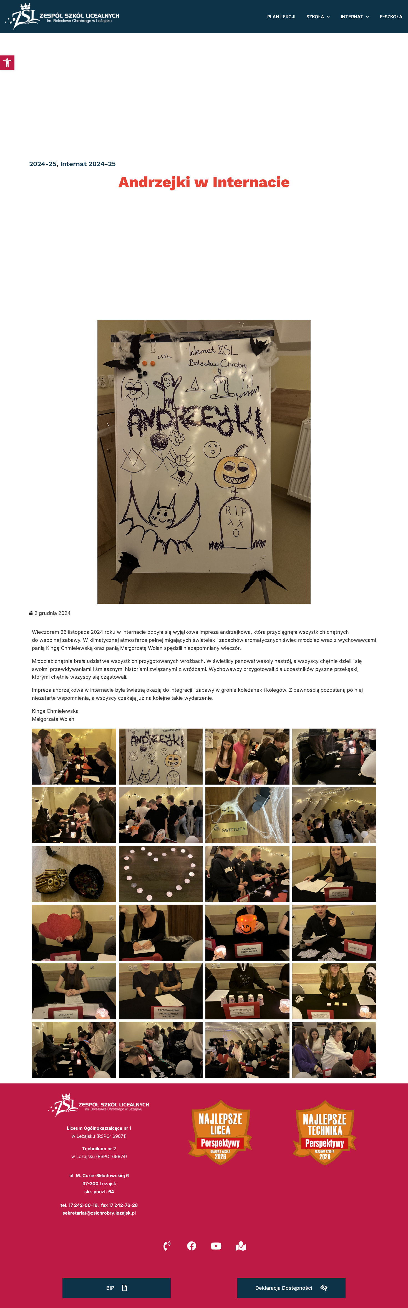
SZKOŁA (315, 16)
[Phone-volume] (167, 1246)
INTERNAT (352, 16)
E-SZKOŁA (391, 16)
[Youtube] (216, 1246)
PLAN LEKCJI (281, 16)
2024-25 (42, 164)
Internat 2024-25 (88, 164)
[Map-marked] (240, 1246)
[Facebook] (192, 1246)
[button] (7, 62)
